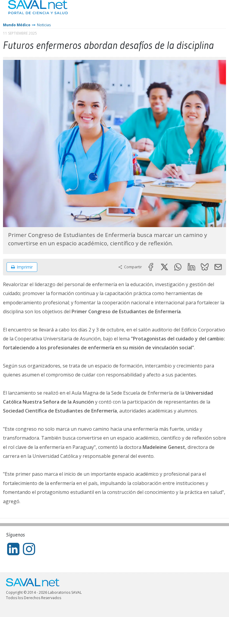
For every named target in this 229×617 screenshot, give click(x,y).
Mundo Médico (16, 24)
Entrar (207, 12)
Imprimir (25, 267)
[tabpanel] (114, 143)
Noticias (44, 24)
